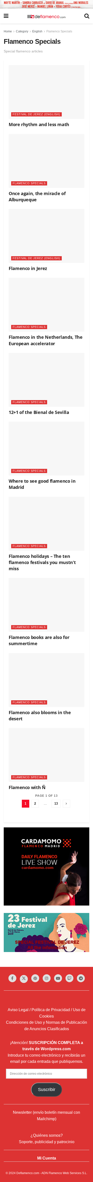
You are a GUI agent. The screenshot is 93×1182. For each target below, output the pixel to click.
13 (56, 803)
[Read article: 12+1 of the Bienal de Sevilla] (46, 380)
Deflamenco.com (27, 1173)
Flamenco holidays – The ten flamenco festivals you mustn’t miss (42, 562)
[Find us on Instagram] (47, 978)
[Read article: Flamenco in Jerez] (46, 236)
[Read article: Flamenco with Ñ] (46, 755)
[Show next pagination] (66, 804)
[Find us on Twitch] (69, 978)
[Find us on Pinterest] (35, 978)
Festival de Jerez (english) (36, 114)
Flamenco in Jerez (28, 268)
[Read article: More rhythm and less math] (46, 92)
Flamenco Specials (59, 31)
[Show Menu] (6, 16)
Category (22, 31)
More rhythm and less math (39, 124)
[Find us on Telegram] (81, 978)
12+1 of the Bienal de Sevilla (39, 412)
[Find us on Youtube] (58, 978)
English (37, 31)
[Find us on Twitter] (24, 979)
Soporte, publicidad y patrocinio (46, 1142)
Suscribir (46, 1089)
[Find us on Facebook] (12, 978)
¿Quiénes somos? (47, 1135)
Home (8, 31)
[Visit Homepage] (46, 16)
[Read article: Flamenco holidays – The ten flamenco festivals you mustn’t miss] (46, 524)
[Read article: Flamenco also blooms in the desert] (46, 680)
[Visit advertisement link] (46, 4)
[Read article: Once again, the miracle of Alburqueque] (46, 161)
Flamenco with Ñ (27, 787)
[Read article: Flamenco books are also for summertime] (46, 605)
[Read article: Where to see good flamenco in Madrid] (46, 449)
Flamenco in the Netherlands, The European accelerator (45, 340)
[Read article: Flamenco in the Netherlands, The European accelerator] (46, 305)
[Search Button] (86, 16)
